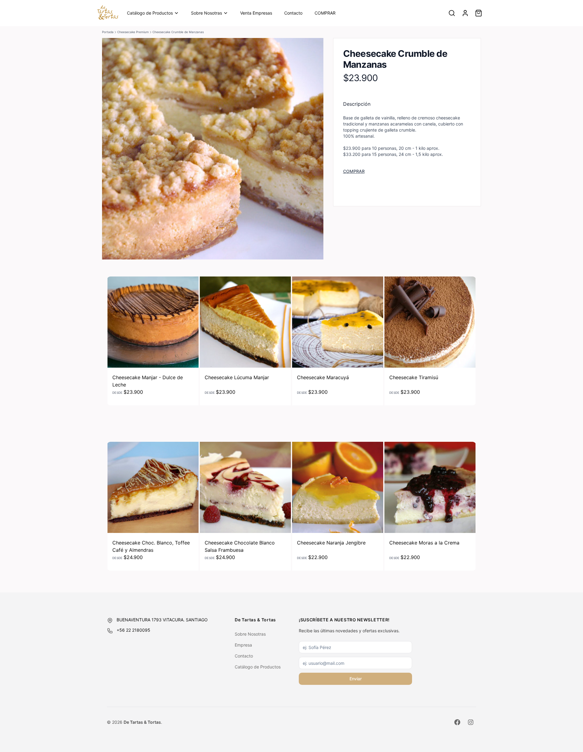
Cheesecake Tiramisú (413, 377)
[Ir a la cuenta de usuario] (465, 13)
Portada (108, 32)
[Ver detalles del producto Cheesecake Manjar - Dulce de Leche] (153, 322)
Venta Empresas (256, 12)
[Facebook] (457, 722)
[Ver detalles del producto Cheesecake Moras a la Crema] (430, 487)
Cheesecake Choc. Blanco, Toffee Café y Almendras (151, 546)
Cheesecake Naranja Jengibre (331, 543)
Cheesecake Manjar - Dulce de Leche (147, 381)
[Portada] (107, 13)
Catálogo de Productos (150, 12)
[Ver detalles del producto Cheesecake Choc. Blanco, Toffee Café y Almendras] (153, 487)
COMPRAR (325, 12)
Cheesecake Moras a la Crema (424, 543)
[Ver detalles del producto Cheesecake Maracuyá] (337, 322)
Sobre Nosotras (206, 12)
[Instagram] (470, 722)
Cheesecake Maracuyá (323, 377)
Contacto (293, 12)
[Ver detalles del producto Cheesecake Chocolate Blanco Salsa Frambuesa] (245, 487)
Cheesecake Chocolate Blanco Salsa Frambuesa (240, 546)
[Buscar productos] (451, 13)
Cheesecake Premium (133, 32)
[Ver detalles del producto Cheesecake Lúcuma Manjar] (245, 322)
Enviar (355, 678)
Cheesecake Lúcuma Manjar (237, 377)
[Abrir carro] (478, 13)
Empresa (243, 644)
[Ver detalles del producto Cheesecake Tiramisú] (430, 322)
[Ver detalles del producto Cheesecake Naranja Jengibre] (337, 487)
